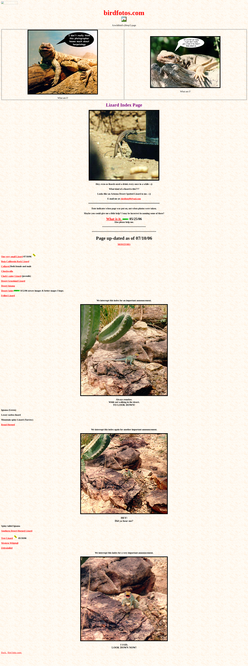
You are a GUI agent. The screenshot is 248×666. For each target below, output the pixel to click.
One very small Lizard (12, 256)
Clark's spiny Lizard (11, 276)
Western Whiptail (9, 543)
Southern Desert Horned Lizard (16, 531)
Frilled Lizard (8, 295)
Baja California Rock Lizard (15, 261)
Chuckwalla (7, 271)
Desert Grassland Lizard (13, 281)
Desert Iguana (8, 286)
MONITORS (124, 244)
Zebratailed (6, 548)
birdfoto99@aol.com (130, 199)
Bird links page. (15, 652)
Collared (5, 266)
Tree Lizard (7, 538)
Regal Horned (8, 424)
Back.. (4, 652)
